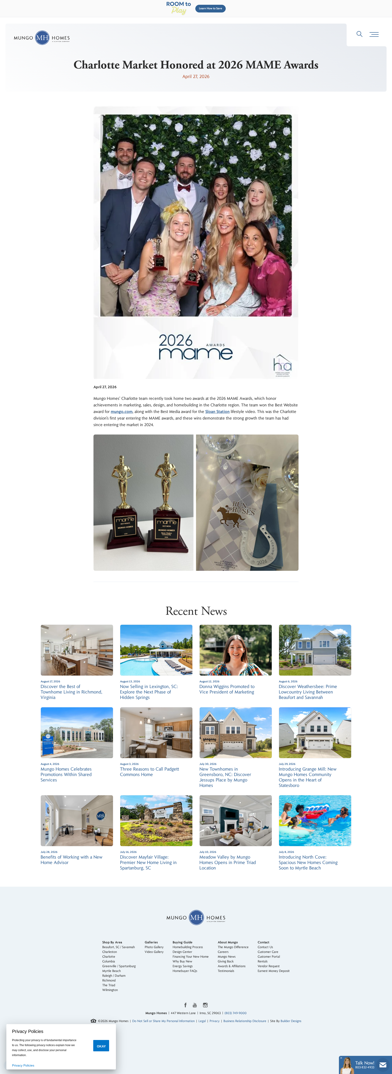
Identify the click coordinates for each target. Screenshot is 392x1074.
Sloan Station (217, 411)
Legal (202, 1021)
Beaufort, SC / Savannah (118, 947)
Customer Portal (269, 957)
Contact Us (265, 947)
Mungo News (226, 957)
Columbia (108, 961)
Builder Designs (291, 1021)
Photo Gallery (154, 947)
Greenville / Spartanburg (119, 966)
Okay (101, 1046)
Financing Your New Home (191, 957)
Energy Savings (183, 966)
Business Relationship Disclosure (244, 1021)
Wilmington (110, 990)
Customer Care (268, 952)
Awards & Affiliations (231, 966)
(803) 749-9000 (236, 1013)
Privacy (215, 1021)
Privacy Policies (23, 1065)
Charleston (109, 952)
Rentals (262, 961)
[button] (210, 8)
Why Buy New (182, 961)
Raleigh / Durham (113, 976)
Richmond (109, 980)
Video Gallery (154, 952)
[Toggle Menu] (374, 34)
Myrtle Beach (111, 971)
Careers (223, 952)
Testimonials (226, 971)
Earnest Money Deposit (274, 971)
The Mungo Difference (233, 947)
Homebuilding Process (188, 947)
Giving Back (226, 961)
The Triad (108, 985)
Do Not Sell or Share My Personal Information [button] (163, 1021)
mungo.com (121, 411)
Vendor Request (269, 966)
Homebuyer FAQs (185, 971)
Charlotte (108, 957)
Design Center (182, 952)
